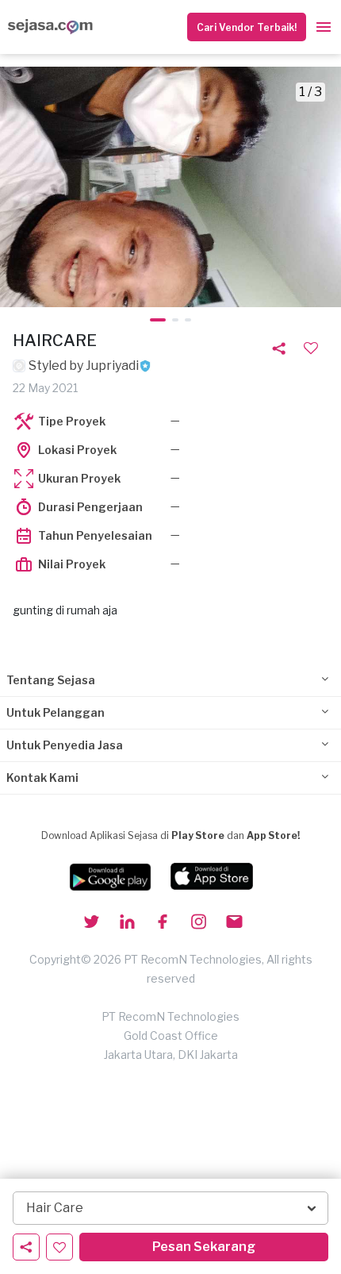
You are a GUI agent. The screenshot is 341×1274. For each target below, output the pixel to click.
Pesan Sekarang (203, 1246)
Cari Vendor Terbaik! (247, 27)
